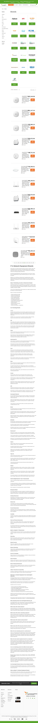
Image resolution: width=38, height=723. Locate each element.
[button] (18, 693)
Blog (1, 696)
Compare (24, 102)
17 (31, 262)
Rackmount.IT (4, 33)
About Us (19, 2)
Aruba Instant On (4, 19)
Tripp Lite (3, 36)
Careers (2, 704)
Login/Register (10, 692)
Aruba (2, 17)
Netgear (3, 31)
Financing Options (10, 695)
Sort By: (12, 89)
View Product (32, 100)
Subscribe (34, 683)
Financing (22, 2)
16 (29, 262)
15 (27, 262)
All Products (10, 4)
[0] (35, 5)
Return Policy (9, 699)
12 (22, 262)
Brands (9, 694)
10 (18, 262)
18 (33, 262)
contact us (12, 2)
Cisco (2, 20)
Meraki (3, 30)
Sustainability (3, 702)
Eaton (2, 22)
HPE (2, 25)
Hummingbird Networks (5, 28)
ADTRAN (3, 14)
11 (20, 262)
